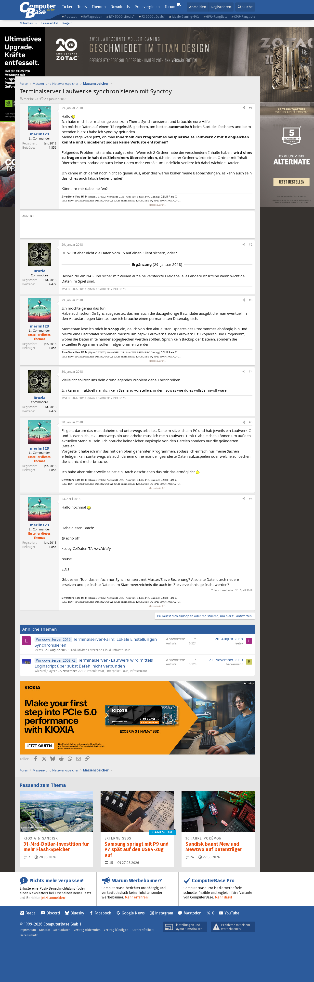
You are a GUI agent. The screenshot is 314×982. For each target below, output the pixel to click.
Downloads (120, 6)
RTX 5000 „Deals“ (121, 16)
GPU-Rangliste (216, 16)
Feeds (30, 913)
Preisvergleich (147, 6)
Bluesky (77, 913)
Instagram (164, 913)
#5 (250, 422)
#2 (250, 244)
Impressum (28, 930)
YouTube (231, 913)
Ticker (67, 6)
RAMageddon (92, 16)
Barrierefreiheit (142, 930)
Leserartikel (49, 23)
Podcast (70, 16)
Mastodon (192, 913)
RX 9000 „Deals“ (153, 16)
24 (191, 857)
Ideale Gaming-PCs (185, 16)
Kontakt (44, 930)
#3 (250, 300)
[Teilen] (244, 108)
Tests (82, 6)
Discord (53, 913)
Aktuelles (26, 23)
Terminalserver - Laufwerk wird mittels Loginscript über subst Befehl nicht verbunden (94, 663)
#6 (250, 499)
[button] (36, 23)
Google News (133, 913)
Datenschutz (29, 935)
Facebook (102, 913)
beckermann (234, 664)
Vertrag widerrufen (87, 930)
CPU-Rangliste (244, 16)
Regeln (67, 23)
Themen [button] (99, 6)
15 (110, 863)
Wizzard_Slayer (45, 671)
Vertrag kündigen (116, 930)
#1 (250, 108)
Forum (170, 6)
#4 (250, 372)
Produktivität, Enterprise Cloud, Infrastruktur (99, 650)
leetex (39, 650)
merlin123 (31, 99)
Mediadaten (61, 930)
